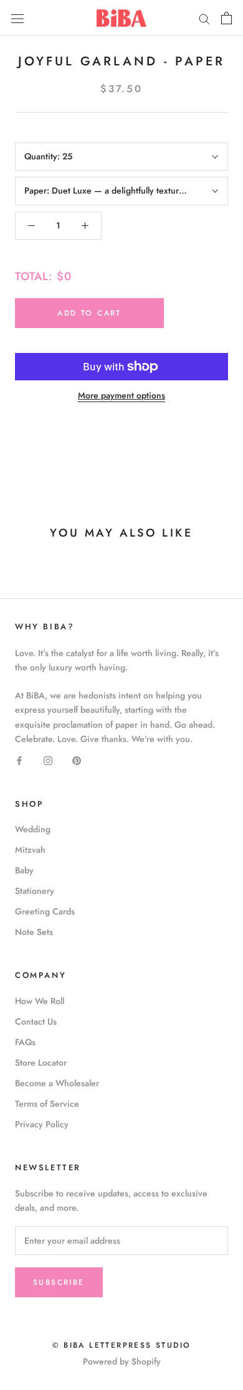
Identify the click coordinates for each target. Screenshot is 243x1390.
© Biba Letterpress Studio (121, 1345)
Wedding (32, 829)
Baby (24, 870)
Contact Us (36, 1021)
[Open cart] (226, 18)
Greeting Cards (45, 911)
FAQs (25, 1042)
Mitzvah (30, 849)
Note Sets (34, 932)
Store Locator (41, 1062)
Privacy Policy (42, 1124)
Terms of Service (47, 1103)
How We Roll (39, 1001)
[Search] (204, 17)
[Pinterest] (76, 760)
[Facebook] (19, 760)
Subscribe (59, 1282)
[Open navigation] (17, 18)
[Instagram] (48, 760)
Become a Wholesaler (57, 1083)
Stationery (34, 891)
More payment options (121, 395)
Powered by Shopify (122, 1361)
